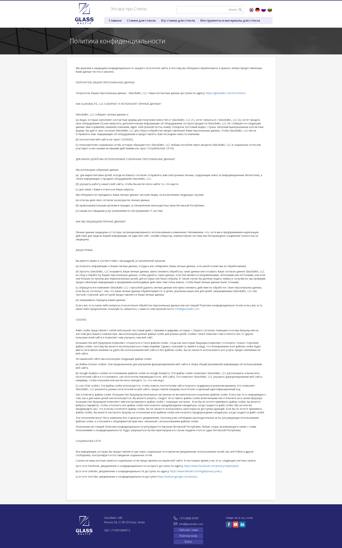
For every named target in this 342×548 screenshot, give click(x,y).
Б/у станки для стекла (178, 20)
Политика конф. (188, 535)
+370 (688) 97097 (189, 518)
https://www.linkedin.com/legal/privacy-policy (196, 471)
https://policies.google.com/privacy (177, 476)
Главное (115, 20)
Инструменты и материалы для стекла (230, 20)
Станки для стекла (141, 20)
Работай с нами (188, 530)
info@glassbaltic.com (187, 309)
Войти (188, 541)
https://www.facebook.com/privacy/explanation (211, 466)
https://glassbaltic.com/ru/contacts (226, 93)
